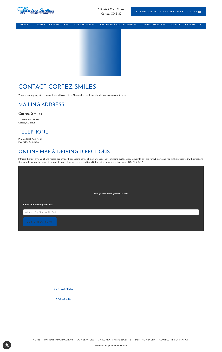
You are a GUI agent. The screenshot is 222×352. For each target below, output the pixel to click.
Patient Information (58, 340)
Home (36, 340)
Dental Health (145, 340)
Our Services (85, 340)
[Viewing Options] (6, 345)
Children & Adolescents (114, 340)
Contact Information (174, 340)
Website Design (103, 345)
